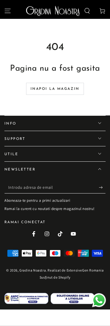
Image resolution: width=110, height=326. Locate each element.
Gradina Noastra (32, 270)
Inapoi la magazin (55, 89)
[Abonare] (102, 187)
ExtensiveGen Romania (85, 270)
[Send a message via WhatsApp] (99, 300)
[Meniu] (7, 11)
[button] (87, 11)
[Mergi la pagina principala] (53, 11)
